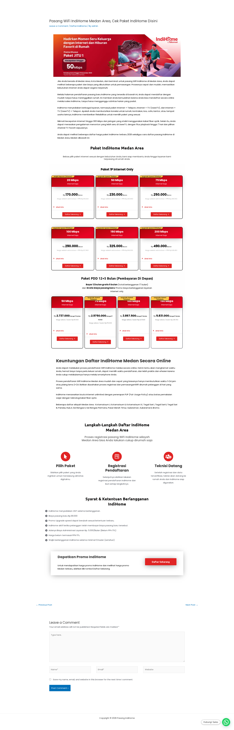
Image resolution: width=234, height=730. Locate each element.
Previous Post (44, 604)
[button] (73, 207)
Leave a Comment (58, 26)
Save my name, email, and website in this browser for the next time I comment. (93, 679)
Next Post (192, 604)
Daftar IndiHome (78, 26)
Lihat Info (60, 207)
